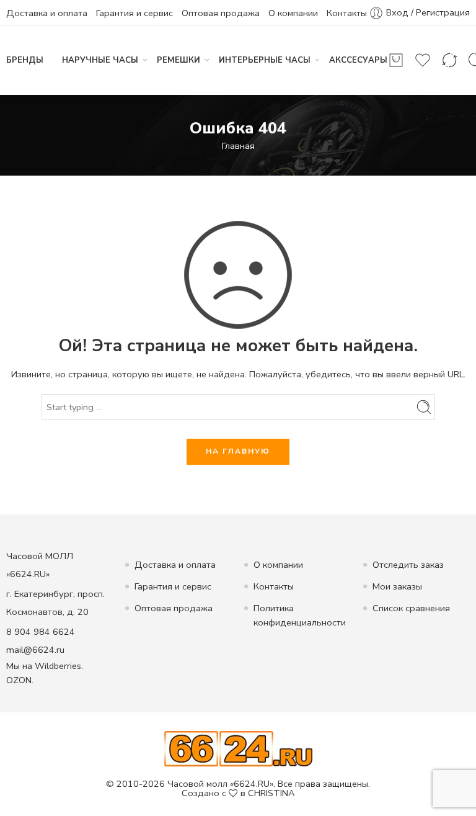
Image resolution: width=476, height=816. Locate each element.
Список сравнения (411, 608)
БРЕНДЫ (24, 60)
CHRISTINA (271, 793)
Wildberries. (59, 666)
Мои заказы (397, 586)
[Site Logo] (238, 748)
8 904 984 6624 (40, 631)
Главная (238, 146)
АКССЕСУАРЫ (358, 60)
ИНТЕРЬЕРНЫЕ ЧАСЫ (265, 60)
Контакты (347, 13)
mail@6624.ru (35, 649)
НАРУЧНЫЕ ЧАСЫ (100, 60)
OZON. (19, 680)
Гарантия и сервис (134, 13)
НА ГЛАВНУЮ (238, 451)
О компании (293, 13)
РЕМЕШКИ (178, 60)
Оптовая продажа (221, 13)
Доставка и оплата (46, 13)
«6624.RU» (251, 784)
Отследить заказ (408, 564)
